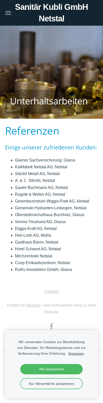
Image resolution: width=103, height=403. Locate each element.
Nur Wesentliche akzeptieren (51, 384)
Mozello (33, 305)
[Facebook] (51, 326)
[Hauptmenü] (8, 13)
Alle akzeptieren (51, 369)
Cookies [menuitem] (51, 291)
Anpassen (76, 353)
